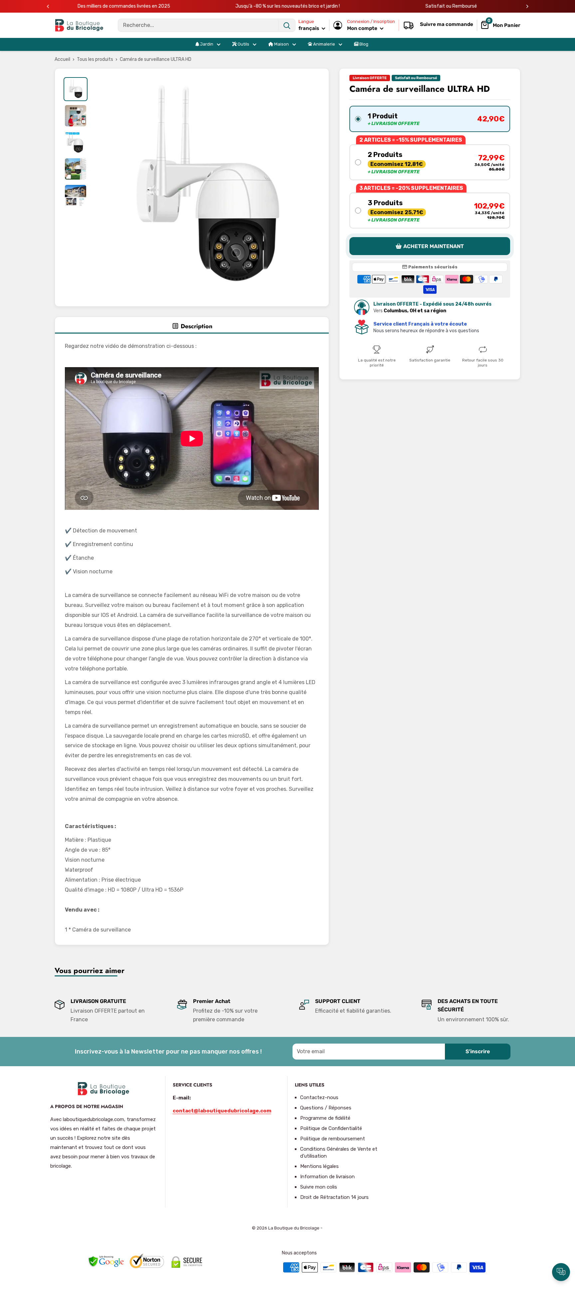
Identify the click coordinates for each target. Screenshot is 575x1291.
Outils (243, 44)
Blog (363, 44)
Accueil (62, 59)
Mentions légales (319, 1166)
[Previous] (48, 6)
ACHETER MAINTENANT (433, 246)
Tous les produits (95, 59)
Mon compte (362, 28)
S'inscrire (478, 1051)
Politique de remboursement (332, 1139)
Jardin (206, 44)
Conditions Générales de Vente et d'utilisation (338, 1152)
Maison (281, 44)
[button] (429, 119)
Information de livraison (327, 1177)
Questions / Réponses (325, 1108)
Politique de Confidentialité (331, 1128)
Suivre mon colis (318, 1187)
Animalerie (323, 44)
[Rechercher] (287, 25)
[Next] (527, 6)
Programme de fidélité (325, 1118)
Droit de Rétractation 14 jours (334, 1197)
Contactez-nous (319, 1097)
